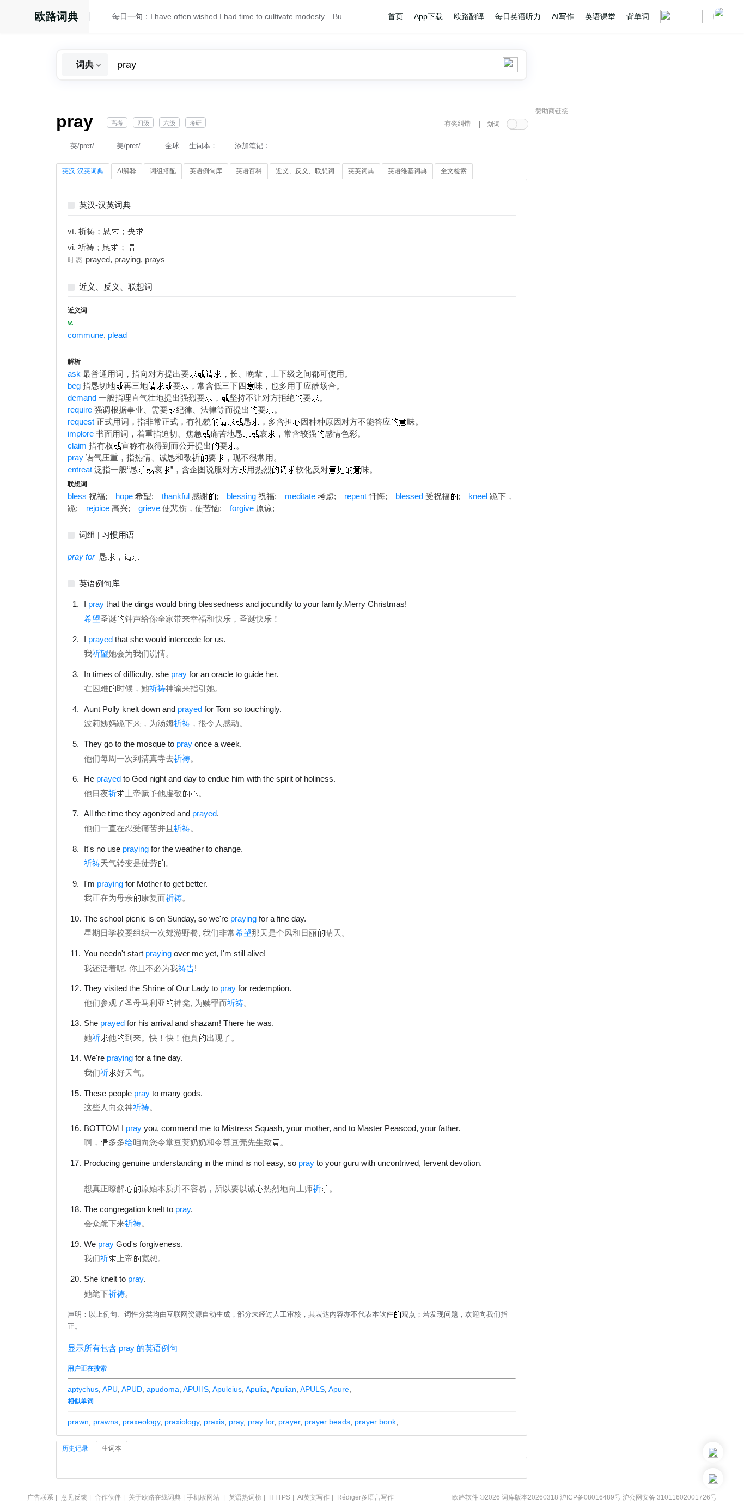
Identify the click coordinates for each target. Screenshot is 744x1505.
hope (124, 496)
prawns (105, 1421)
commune (85, 335)
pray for (261, 1421)
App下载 (428, 16)
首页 (395, 16)
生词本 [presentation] (111, 1448)
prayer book (375, 1421)
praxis (214, 1421)
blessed (409, 496)
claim (77, 445)
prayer (289, 1421)
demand (82, 398)
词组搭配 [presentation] (163, 171)
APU (110, 1389)
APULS (312, 1389)
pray (75, 457)
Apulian (283, 1389)
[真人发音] (425, 604)
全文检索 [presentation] (454, 171)
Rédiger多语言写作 (365, 1497)
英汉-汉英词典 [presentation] (82, 171)
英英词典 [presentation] (361, 171)
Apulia (256, 1389)
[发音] (104, 18)
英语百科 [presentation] (249, 171)
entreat (80, 469)
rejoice (97, 508)
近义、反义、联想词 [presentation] (305, 171)
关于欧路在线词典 (155, 1497)
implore (81, 433)
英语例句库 (99, 584)
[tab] (82, 171)
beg (74, 386)
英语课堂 (600, 16)
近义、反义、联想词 (116, 287)
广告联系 (40, 1497)
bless (77, 496)
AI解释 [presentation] (126, 171)
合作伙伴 (108, 1497)
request (81, 421)
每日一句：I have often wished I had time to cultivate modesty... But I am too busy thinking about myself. (231, 16)
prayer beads (327, 1421)
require (80, 410)
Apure (338, 1389)
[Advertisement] (617, 285)
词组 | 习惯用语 (107, 535)
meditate (300, 496)
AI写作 (563, 16)
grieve (149, 508)
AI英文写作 (313, 1497)
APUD (131, 1389)
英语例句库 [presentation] (206, 171)
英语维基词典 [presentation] (407, 171)
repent (355, 496)
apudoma (163, 1389)
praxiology (181, 1421)
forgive (242, 508)
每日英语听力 (518, 16)
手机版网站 (203, 1497)
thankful (176, 496)
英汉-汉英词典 (105, 205)
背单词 (637, 16)
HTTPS (279, 1497)
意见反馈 (74, 1497)
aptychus (83, 1389)
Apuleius (227, 1389)
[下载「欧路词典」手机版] (713, 1452)
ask (74, 374)
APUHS (196, 1389)
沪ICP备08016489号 (590, 1497)
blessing (241, 496)
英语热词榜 (245, 1497)
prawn (78, 1421)
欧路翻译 (469, 16)
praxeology (141, 1421)
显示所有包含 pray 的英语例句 (123, 1348)
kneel (477, 496)
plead (117, 335)
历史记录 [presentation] (75, 1448)
